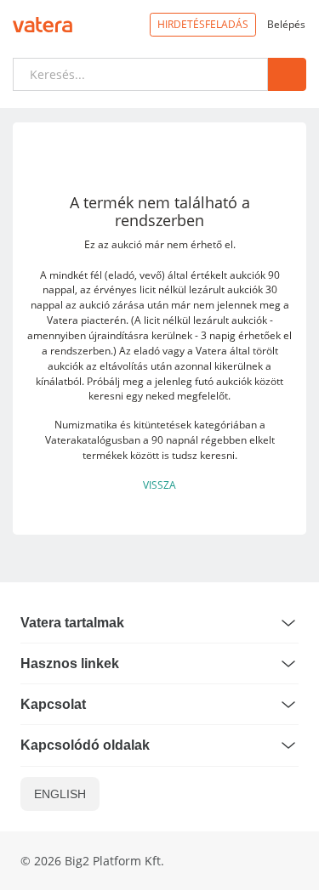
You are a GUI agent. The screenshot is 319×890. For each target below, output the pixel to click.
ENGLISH (60, 794)
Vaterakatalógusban (92, 439)
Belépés (286, 24)
